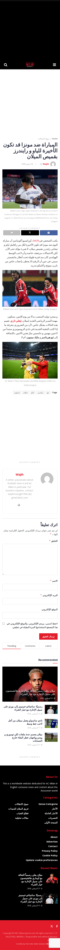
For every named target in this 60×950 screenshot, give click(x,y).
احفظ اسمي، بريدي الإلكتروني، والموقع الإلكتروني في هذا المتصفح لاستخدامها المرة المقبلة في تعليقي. (32, 625)
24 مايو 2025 (27, 164)
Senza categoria (48, 804)
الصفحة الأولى (51, 822)
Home (55, 138)
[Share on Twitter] (30, 232)
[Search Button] (5, 64)
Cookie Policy (50, 855)
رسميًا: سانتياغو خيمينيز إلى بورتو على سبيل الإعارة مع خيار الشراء (23, 708)
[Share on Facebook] (49, 232)
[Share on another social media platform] (11, 232)
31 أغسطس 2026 (46, 698)
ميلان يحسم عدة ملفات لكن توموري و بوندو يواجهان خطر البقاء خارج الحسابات (23, 737)
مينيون (17, 392)
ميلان (25, 392)
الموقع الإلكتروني (50, 609)
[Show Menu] (54, 64)
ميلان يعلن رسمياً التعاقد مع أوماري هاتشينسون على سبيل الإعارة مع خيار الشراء (30, 692)
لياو (32, 392)
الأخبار (55, 808)
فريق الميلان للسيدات (18, 808)
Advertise (52, 841)
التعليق (53, 540)
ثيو (48, 392)
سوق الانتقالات (43, 138)
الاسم (54, 580)
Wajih (46, 164)
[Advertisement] (30, 30)
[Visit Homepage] (30, 64)
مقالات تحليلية (21, 817)
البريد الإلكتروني (49, 595)
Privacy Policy (50, 850)
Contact (53, 846)
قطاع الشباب (22, 813)
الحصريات (53, 817)
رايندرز (40, 392)
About (54, 836)
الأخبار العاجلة (51, 813)
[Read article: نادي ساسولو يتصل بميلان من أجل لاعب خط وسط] (51, 723)
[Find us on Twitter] (51, 926)
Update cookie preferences (42, 860)
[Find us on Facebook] (57, 926)
